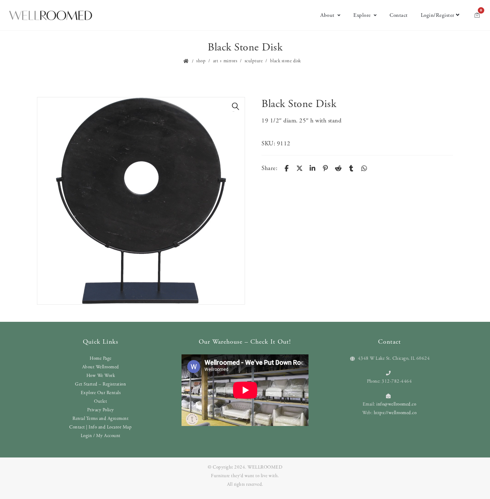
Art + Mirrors (225, 61)
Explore (362, 15)
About (327, 15)
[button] (235, 106)
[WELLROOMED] (50, 15)
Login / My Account (101, 436)
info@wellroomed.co (396, 404)
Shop (201, 61)
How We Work (100, 376)
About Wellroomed (100, 367)
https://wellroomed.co (395, 413)
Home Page (101, 358)
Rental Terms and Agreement (100, 419)
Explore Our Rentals (101, 393)
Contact (399, 15)
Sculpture (254, 61)
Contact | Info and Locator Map (100, 427)
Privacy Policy (100, 410)
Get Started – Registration (100, 384)
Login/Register (437, 15)
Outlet (100, 401)
